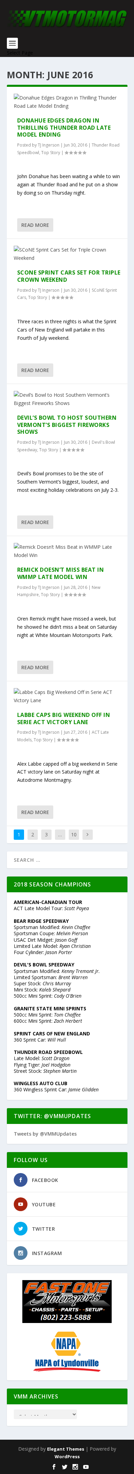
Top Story (50, 152)
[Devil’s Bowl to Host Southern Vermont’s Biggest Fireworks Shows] (67, 399)
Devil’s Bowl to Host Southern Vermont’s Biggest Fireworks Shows (67, 425)
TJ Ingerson (48, 145)
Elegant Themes (65, 1449)
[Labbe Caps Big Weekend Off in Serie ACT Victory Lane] (67, 696)
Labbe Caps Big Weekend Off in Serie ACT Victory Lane (63, 718)
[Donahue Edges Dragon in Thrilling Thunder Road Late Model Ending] (67, 102)
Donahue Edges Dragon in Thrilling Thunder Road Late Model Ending (64, 128)
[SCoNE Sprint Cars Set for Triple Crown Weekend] (67, 254)
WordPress (67, 1456)
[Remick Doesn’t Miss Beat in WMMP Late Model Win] (67, 551)
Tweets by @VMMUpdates (45, 1133)
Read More (35, 225)
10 (74, 834)
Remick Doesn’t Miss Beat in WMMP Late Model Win (60, 573)
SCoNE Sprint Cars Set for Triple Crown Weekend (69, 276)
